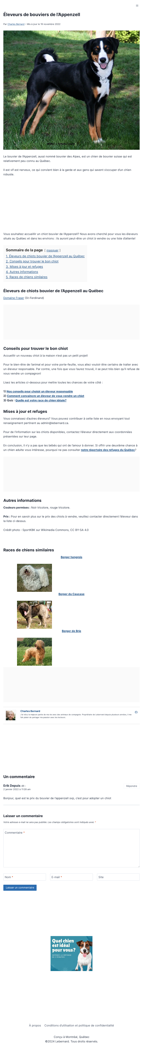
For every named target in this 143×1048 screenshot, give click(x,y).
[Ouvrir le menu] (137, 5)
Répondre (131, 786)
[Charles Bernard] (11, 715)
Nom (9, 877)
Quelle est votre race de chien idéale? (40, 400)
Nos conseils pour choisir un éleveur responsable (40, 391)
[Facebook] (136, 712)
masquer (53, 250)
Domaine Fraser (13, 298)
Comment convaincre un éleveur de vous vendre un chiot (45, 396)
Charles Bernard (16, 24)
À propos (35, 1025)
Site (101, 877)
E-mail (57, 877)
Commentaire (15, 832)
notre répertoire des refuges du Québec (108, 450)
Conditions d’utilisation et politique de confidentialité (79, 1025)
